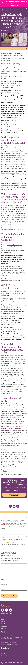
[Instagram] (6, 610)
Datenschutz (4, 655)
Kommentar (4, 562)
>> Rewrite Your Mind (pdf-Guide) (9, 644)
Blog (2, 619)
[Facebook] (2, 610)
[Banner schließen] (26, 1)
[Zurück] (23, 48)
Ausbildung (4, 628)
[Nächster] (26, 48)
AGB (2, 658)
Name (2, 579)
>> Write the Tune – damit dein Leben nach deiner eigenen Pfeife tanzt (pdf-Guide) (13, 641)
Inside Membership (5, 623)
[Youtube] (10, 610)
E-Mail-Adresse (5, 584)
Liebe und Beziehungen (14, 245)
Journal (3, 616)
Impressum (4, 653)
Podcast (3, 621)
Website (3, 589)
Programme (4, 626)
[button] (10, 506)
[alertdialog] (14, 3)
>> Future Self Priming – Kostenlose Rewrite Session (13, 635)
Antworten (3, 532)
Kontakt (3, 651)
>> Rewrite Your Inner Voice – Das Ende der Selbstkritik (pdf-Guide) (11, 638)
